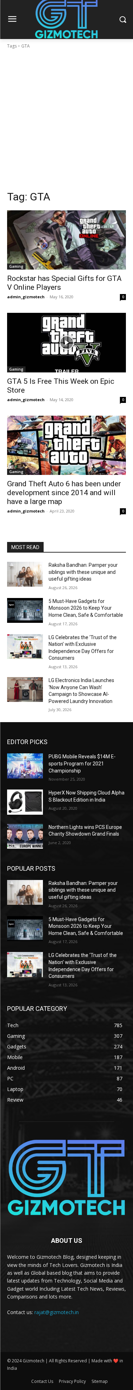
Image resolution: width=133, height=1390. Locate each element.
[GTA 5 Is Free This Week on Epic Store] (66, 342)
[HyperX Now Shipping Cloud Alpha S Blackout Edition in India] (25, 802)
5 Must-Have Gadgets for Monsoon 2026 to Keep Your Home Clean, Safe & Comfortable (86, 608)
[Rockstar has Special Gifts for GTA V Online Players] (66, 240)
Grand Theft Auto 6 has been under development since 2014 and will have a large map (64, 493)
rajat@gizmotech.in (56, 1312)
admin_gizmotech (26, 296)
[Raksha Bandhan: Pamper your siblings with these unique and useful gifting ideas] (25, 574)
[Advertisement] (66, 119)
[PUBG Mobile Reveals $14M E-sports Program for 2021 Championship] (25, 765)
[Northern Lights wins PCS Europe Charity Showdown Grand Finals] (25, 836)
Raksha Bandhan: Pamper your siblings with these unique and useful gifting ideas (83, 572)
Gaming (16, 266)
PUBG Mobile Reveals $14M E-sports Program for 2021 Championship (82, 763)
